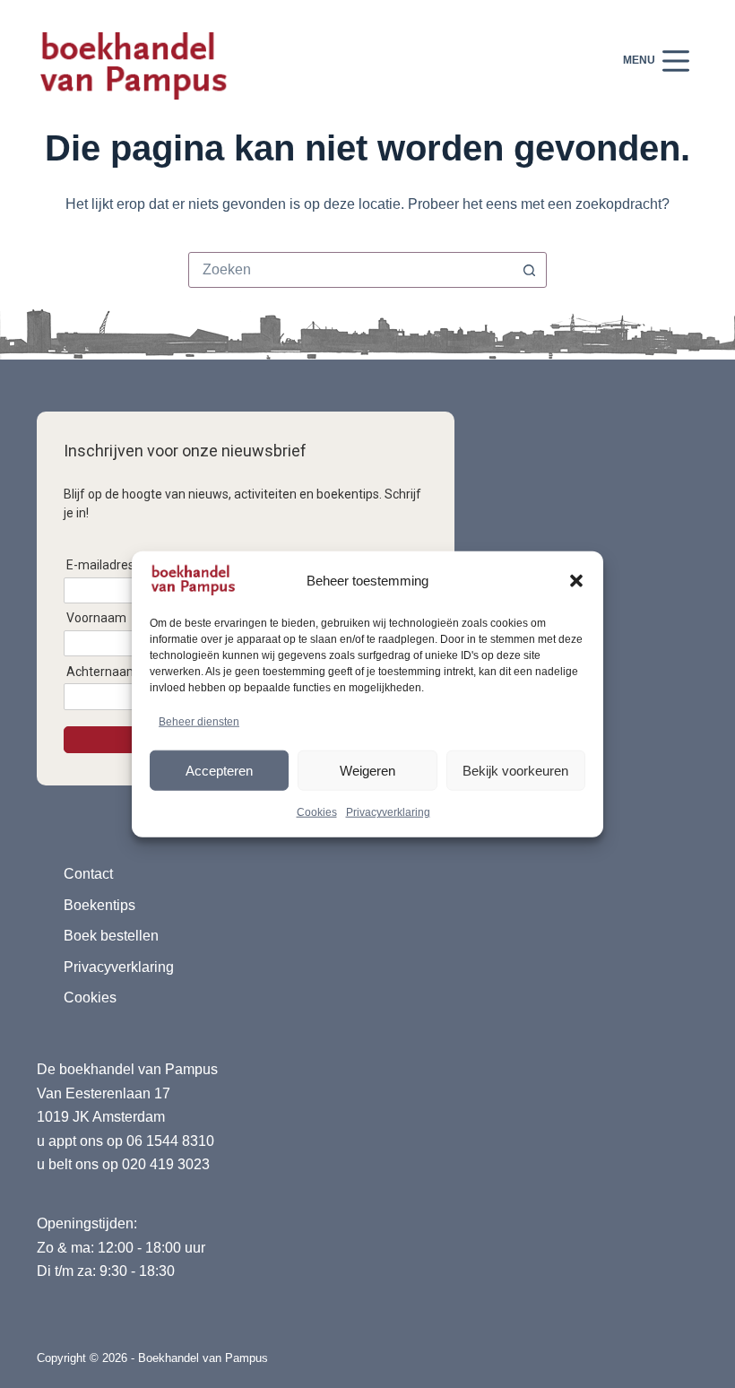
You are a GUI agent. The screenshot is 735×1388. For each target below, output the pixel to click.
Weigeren (367, 769)
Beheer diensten (199, 722)
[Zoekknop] (529, 270)
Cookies (317, 812)
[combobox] (350, 270)
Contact (88, 873)
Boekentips (99, 905)
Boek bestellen (111, 935)
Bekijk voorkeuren (515, 769)
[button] (576, 581)
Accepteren (219, 769)
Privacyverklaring (388, 812)
